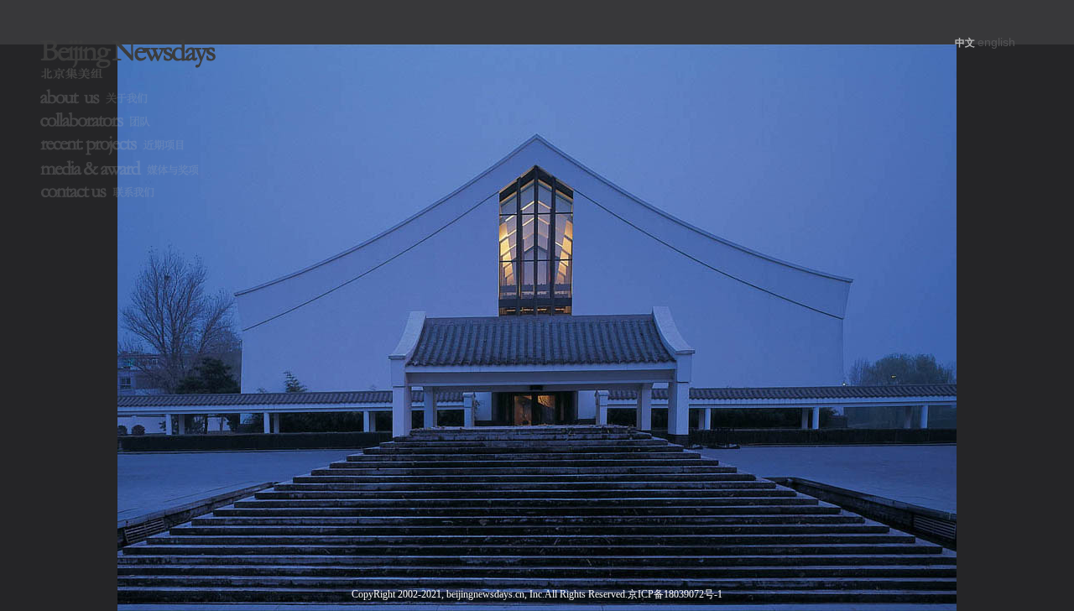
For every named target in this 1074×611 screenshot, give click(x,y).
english (996, 42)
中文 (965, 43)
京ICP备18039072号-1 (675, 594)
